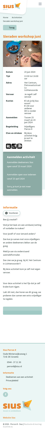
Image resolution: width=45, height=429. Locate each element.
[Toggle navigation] (40, 4)
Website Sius (9, 417)
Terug (11, 27)
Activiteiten (17, 17)
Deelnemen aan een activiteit (19, 376)
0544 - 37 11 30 (14, 362)
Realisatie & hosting (32, 424)
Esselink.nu (8, 426)
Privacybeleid (12, 380)
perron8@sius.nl (14, 366)
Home (5, 17)
